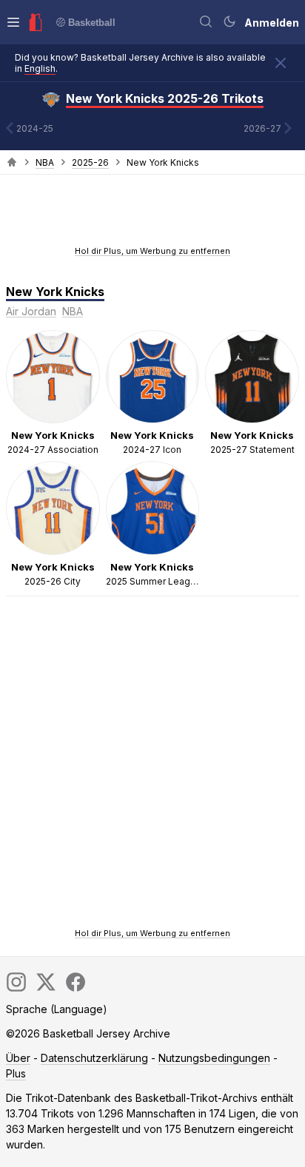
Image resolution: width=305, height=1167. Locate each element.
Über (18, 1058)
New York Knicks (55, 291)
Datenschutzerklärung (94, 1058)
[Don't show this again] (280, 63)
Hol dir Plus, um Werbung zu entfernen (152, 251)
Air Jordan (31, 311)
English (40, 68)
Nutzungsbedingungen (214, 1058)
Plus (16, 1073)
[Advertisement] (152, 214)
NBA (45, 162)
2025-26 (90, 162)
